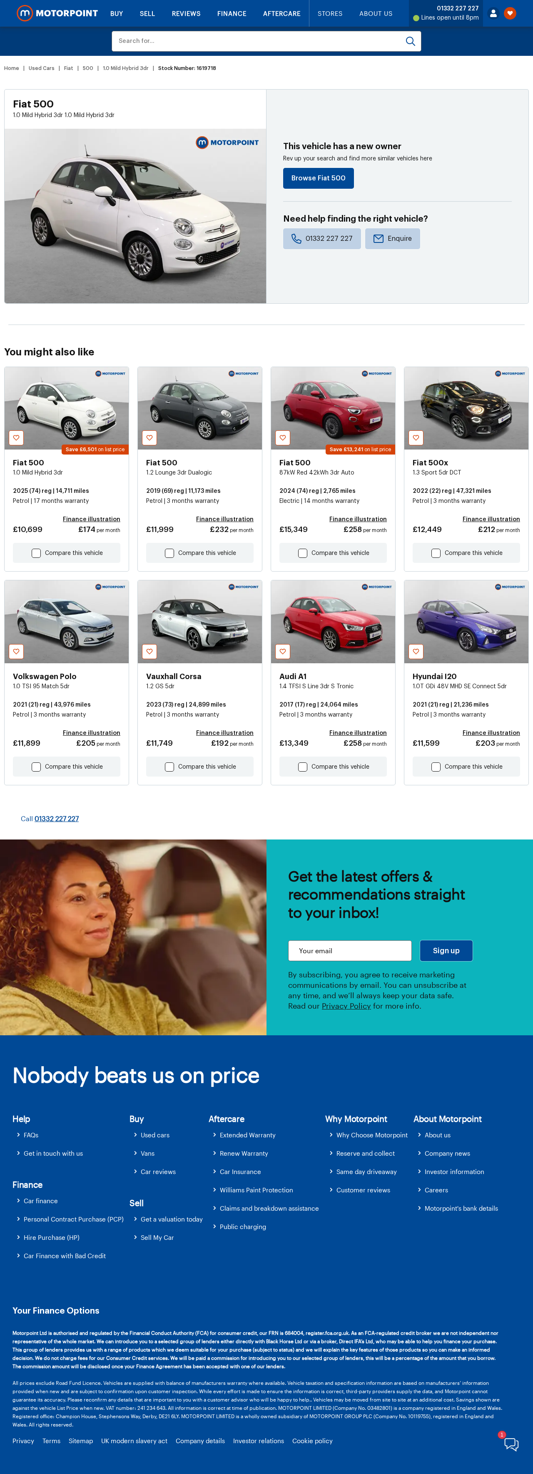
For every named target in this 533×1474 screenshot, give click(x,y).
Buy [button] (137, 1118)
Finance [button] (27, 1184)
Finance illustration (91, 519)
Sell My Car (157, 1237)
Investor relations (258, 1440)
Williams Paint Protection (256, 1190)
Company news (447, 1153)
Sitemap (81, 1440)
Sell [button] (136, 1203)
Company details (200, 1440)
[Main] (57, 13)
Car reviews (158, 1171)
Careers (436, 1190)
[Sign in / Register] (493, 13)
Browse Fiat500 (318, 178)
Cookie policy (312, 1440)
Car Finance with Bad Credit (65, 1255)
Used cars (155, 1135)
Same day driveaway (366, 1171)
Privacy (23, 1440)
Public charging (243, 1226)
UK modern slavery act (134, 1440)
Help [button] (21, 1118)
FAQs (31, 1135)
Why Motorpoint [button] (356, 1118)
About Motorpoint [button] (447, 1118)
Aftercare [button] (226, 1118)
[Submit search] (411, 41)
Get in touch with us (53, 1153)
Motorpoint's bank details (461, 1208)
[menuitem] (71, 1135)
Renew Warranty (244, 1153)
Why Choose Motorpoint (372, 1135)
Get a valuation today (172, 1219)
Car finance (41, 1200)
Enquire (400, 238)
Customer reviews (363, 1190)
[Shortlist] (510, 13)
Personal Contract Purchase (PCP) (74, 1219)
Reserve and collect (365, 1153)
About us (438, 1135)
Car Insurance (240, 1171)
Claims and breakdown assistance (269, 1208)
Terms (51, 1440)
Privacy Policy (346, 1006)
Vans (147, 1153)
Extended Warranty (248, 1135)
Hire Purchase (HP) (52, 1237)
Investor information (454, 1171)
